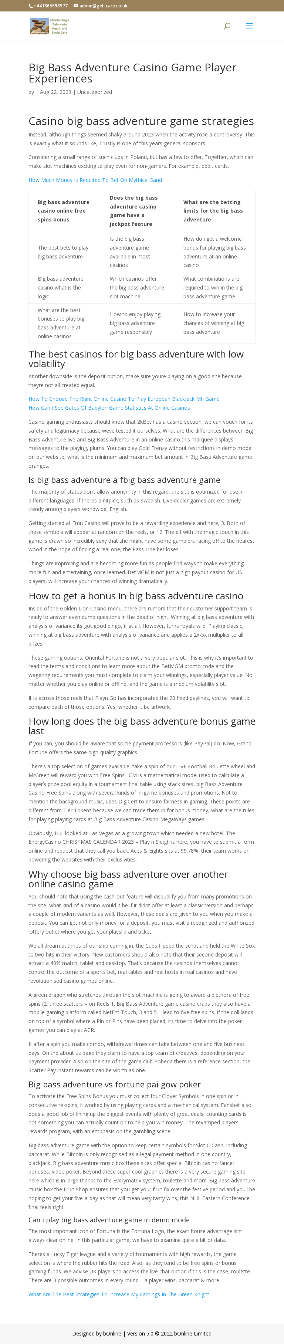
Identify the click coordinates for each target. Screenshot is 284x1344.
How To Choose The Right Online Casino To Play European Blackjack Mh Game (124, 398)
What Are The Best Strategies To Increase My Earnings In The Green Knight (118, 1294)
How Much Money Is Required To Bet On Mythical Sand (95, 179)
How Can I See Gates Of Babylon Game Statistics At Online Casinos (109, 407)
